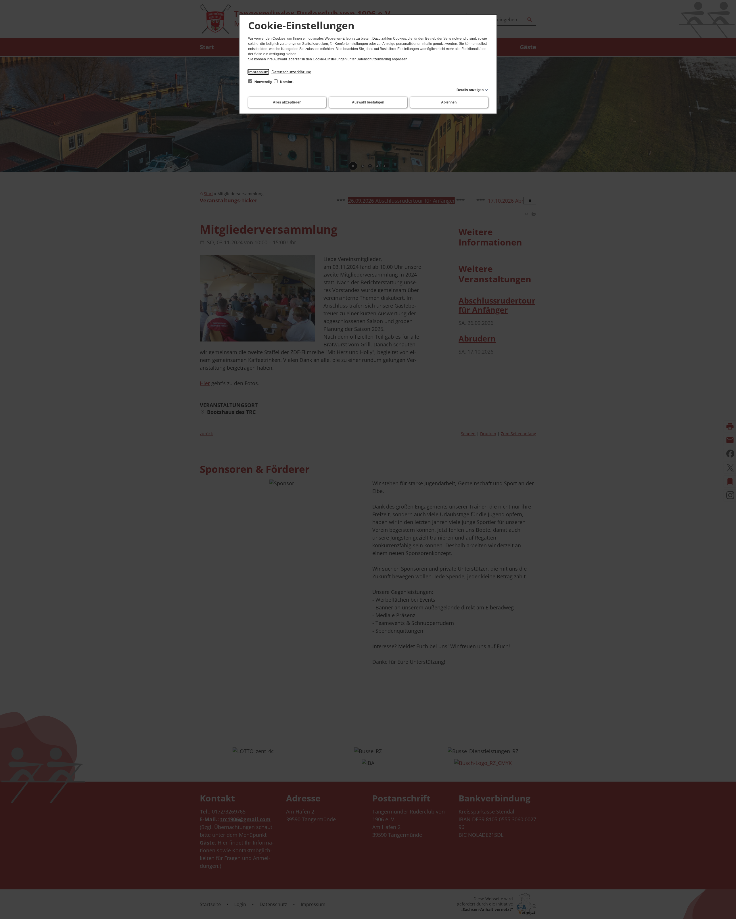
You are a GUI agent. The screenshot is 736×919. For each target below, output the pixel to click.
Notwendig (263, 82)
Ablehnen (449, 102)
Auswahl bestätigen (368, 102)
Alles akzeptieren (287, 102)
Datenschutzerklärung (291, 72)
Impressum (258, 72)
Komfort (286, 82)
